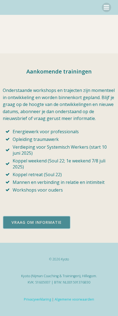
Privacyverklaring (37, 299)
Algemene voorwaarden (74, 299)
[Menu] (106, 7)
